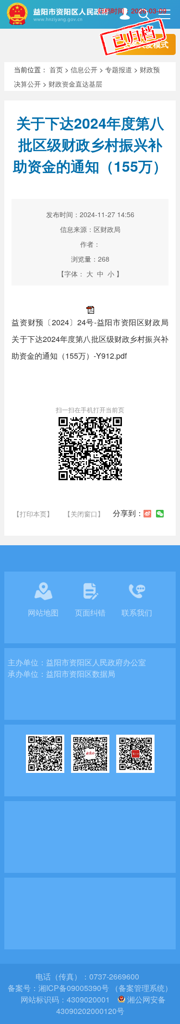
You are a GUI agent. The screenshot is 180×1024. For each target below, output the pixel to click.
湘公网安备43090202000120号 (111, 1005)
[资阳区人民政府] (93, 13)
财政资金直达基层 (75, 83)
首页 (56, 69)
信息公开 (84, 69)
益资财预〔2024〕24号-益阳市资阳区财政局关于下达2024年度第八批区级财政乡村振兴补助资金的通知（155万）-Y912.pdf (90, 339)
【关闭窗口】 (84, 513)
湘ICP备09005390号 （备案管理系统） (105, 987)
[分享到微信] (160, 514)
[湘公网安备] (121, 999)
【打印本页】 (33, 513)
